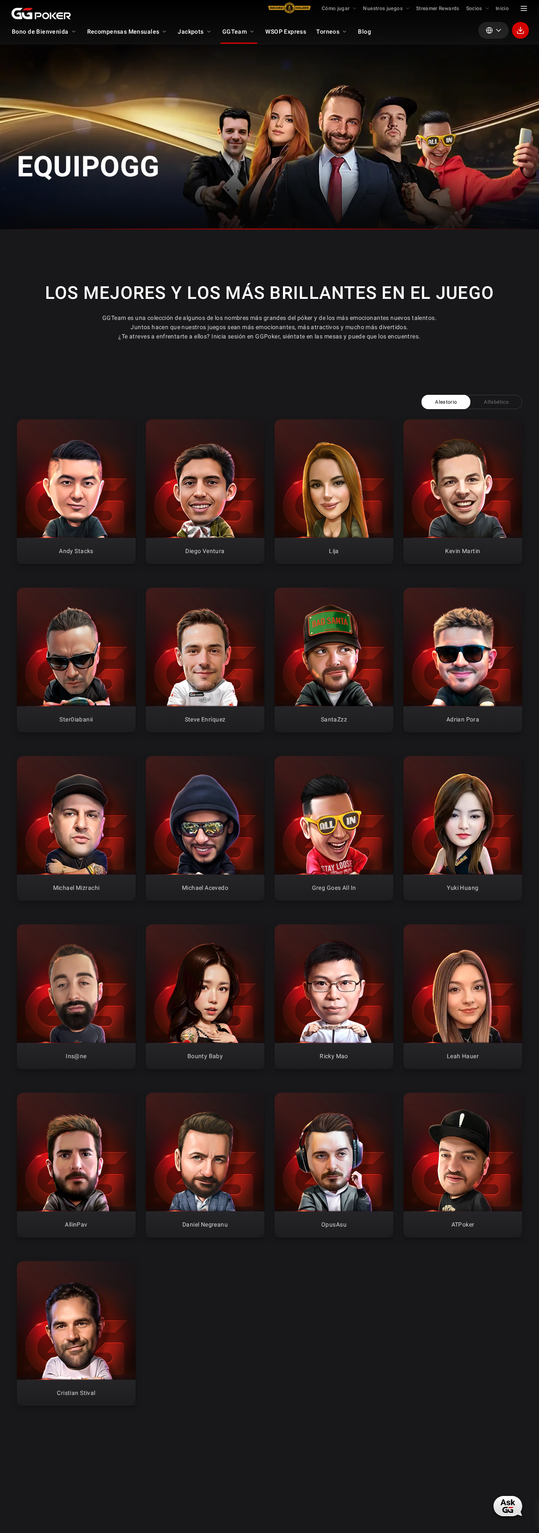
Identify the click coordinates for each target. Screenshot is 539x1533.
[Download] (520, 30)
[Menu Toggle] (524, 8)
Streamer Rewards (437, 8)
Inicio (502, 8)
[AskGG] (508, 1506)
